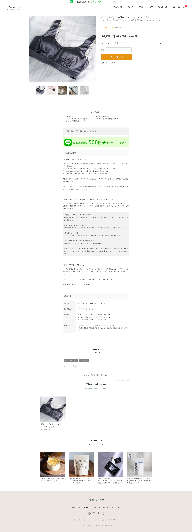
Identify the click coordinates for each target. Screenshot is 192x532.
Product (117, 7)
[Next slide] (92, 91)
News (141, 7)
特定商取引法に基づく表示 (109, 520)
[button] (40, 91)
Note (150, 7)
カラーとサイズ (106, 43)
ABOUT (87, 507)
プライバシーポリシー (81, 520)
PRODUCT (75, 507)
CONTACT (117, 507)
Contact (162, 7)
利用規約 (94, 520)
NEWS (97, 507)
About (130, 7)
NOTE (106, 507)
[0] (184, 7)
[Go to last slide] (32, 91)
